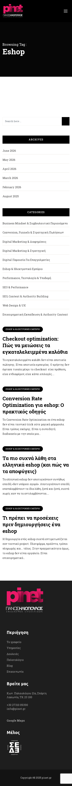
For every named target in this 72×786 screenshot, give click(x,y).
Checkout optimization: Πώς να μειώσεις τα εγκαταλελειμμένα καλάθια (35, 345)
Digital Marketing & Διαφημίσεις (24, 241)
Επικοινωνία (15, 671)
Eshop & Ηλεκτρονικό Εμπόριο (23, 329)
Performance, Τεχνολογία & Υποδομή (27, 278)
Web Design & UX (14, 305)
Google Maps (16, 720)
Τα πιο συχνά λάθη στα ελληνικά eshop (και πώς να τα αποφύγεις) (36, 464)
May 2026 (9, 159)
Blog (10, 665)
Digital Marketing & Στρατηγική (24, 250)
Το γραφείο (14, 642)
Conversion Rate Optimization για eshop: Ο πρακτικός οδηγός (33, 405)
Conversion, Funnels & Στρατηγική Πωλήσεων (33, 232)
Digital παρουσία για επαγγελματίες (26, 260)
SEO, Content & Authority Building (25, 296)
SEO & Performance (15, 287)
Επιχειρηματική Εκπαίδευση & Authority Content (35, 314)
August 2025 (11, 196)
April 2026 (9, 169)
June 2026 (9, 150)
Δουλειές (13, 654)
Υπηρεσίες (14, 648)
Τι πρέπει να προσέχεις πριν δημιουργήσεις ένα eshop (31, 524)
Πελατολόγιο (15, 660)
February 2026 (12, 187)
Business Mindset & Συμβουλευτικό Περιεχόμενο (35, 223)
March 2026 (10, 178)
